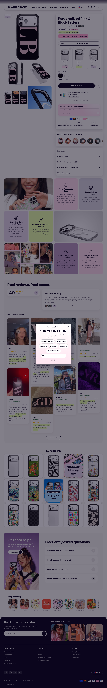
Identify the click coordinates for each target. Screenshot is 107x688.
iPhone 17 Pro (61, 341)
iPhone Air (43, 346)
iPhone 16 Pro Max (53, 351)
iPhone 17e (63, 346)
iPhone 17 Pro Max (47, 341)
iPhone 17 (53, 346)
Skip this (53, 360)
